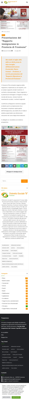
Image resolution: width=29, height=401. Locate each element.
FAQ (2, 335)
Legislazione (5, 296)
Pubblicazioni (5, 293)
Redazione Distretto (7, 51)
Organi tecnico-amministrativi (10, 301)
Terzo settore (14, 267)
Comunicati (5, 283)
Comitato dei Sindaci (6, 256)
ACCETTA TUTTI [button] (16, 397)
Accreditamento (5, 245)
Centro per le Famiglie (17, 253)
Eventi (4, 288)
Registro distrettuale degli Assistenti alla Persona (12, 264)
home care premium (13, 259)
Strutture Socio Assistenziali (10, 304)
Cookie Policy (17, 394)
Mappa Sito (4, 337)
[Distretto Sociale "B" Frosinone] (10, 2)
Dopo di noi (4, 259)
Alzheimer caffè (5, 248)
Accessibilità (4, 332)
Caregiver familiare (6, 253)
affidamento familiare (16, 245)
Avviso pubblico (20, 248)
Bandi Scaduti (6, 281)
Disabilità (21, 256)
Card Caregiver (14, 251)
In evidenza (5, 298)
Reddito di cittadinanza (7, 261)
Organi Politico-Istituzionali (9, 309)
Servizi (4, 286)
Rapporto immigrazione (15, 172)
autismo (13, 248)
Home (4, 32)
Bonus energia (5, 251)
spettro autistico (5, 267)
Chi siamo (4, 306)
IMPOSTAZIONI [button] (6, 397)
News (8, 32)
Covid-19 (15, 256)
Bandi (3, 291)
